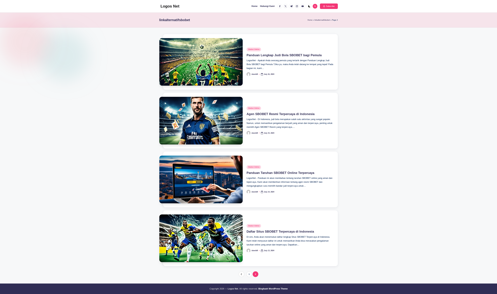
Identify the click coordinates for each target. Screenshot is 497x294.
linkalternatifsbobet (322, 20)
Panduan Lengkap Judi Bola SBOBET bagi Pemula (284, 55)
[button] (329, 6)
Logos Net (169, 6)
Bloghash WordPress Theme (273, 289)
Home (310, 20)
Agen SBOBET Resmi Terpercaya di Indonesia (281, 114)
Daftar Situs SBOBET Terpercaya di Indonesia (280, 231)
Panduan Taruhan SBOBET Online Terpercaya (280, 173)
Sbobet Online (254, 49)
